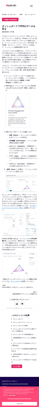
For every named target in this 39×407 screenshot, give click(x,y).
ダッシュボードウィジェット (22, 322)
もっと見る (16, 366)
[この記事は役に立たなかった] (22, 304)
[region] (19, 397)
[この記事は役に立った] (16, 304)
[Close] (36, 389)
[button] (31, 6)
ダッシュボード (30, 14)
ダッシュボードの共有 (20, 326)
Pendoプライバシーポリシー (10, 381)
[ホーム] (11, 5)
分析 (20, 14)
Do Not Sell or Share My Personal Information (19, 398)
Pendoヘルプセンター (9, 14)
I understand (19, 403)
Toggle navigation (10, 19)
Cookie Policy (12, 395)
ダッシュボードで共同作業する (23, 334)
